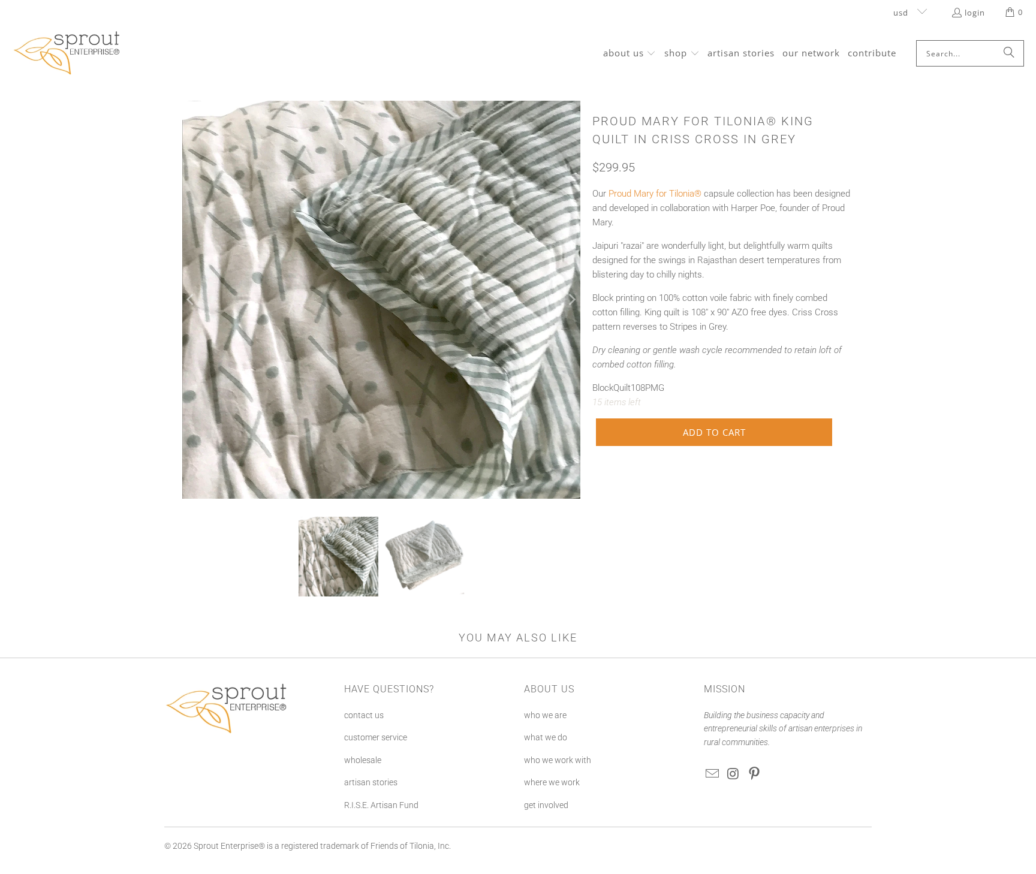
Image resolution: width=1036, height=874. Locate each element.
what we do (545, 737)
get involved (546, 805)
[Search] (1009, 53)
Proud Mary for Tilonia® (655, 193)
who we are (545, 715)
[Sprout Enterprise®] (67, 53)
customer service (375, 737)
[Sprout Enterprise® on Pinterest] (754, 774)
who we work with (557, 760)
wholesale (362, 760)
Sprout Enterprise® (229, 846)
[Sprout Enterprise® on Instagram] (734, 774)
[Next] (571, 300)
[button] (629, 53)
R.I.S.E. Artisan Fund (381, 805)
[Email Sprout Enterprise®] (713, 774)
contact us (364, 715)
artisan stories (370, 782)
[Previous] (191, 300)
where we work (552, 782)
